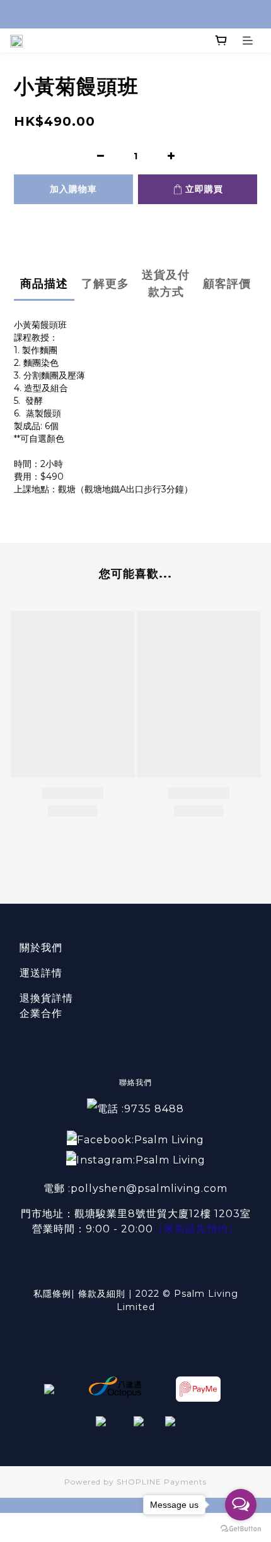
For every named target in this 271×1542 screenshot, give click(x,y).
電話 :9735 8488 (140, 1109)
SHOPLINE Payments (162, 1481)
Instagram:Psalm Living (140, 1160)
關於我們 (41, 948)
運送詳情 (41, 973)
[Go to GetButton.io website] (241, 1529)
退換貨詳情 (46, 998)
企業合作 (41, 1013)
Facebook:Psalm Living (140, 1140)
